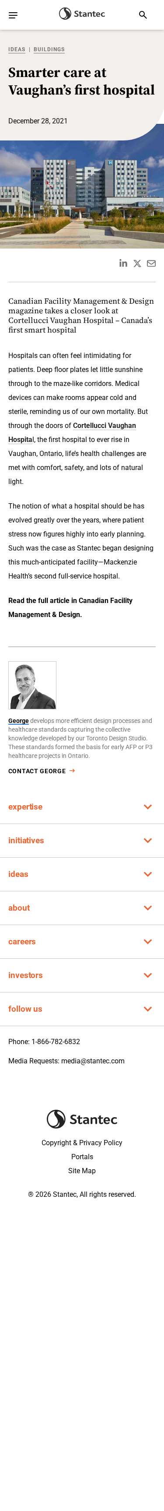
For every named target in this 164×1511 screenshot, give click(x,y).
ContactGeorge (37, 771)
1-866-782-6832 (55, 1042)
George (18, 720)
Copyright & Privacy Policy (82, 1143)
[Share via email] (151, 263)
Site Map (82, 1171)
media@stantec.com (93, 1061)
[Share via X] (137, 263)
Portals (82, 1157)
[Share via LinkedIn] (123, 263)
